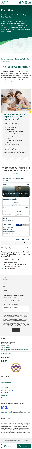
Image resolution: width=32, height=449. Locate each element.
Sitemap (3, 397)
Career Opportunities (6, 382)
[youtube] (5, 361)
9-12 (19, 300)
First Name (6, 279)
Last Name (6, 283)
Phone (5, 286)
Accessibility (4, 392)
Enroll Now (9, 446)
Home (3, 59)
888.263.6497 (7, 347)
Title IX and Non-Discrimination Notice (9, 385)
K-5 (7, 300)
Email (5, 290)
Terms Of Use (4, 395)
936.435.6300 (22, 433)
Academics (10, 59)
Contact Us (3, 380)
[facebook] (2, 361)
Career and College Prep (22, 59)
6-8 (13, 300)
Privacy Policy (22, 325)
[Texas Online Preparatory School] (6, 2)
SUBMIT (16, 330)
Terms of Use (14, 325)
